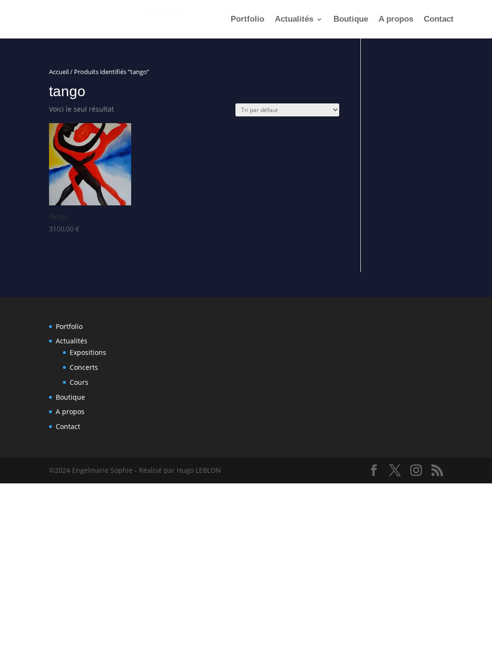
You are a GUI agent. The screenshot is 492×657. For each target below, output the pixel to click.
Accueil (59, 71)
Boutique (350, 20)
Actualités (294, 20)
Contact (439, 20)
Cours (79, 382)
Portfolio (247, 20)
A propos (396, 20)
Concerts (84, 367)
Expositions (88, 352)
